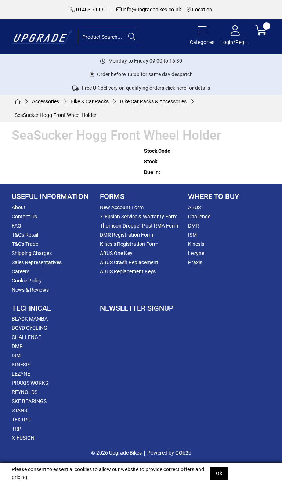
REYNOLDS (24, 392)
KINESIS (21, 364)
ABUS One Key (116, 253)
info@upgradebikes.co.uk (151, 9)
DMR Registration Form (126, 235)
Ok (219, 473)
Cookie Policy (27, 281)
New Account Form (122, 207)
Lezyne (196, 253)
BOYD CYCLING (29, 328)
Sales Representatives (37, 262)
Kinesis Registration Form (129, 244)
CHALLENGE (26, 337)
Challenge (199, 216)
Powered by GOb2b (169, 453)
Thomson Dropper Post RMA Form (139, 226)
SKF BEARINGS (29, 401)
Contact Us (24, 216)
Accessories (45, 101)
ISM (192, 235)
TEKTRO (21, 419)
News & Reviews (30, 290)
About (19, 207)
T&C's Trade (25, 244)
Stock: (151, 162)
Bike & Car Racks (89, 101)
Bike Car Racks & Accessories (153, 101)
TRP (16, 429)
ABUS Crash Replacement (129, 262)
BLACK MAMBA (30, 319)
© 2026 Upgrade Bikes (116, 453)
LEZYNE (21, 374)
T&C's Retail (25, 235)
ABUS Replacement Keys (128, 271)
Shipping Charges (32, 253)
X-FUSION (23, 438)
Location (201, 9)
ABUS (194, 207)
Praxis (195, 262)
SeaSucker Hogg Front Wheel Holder (56, 115)
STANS (19, 410)
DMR (193, 226)
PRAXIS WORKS (30, 383)
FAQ (16, 226)
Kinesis (196, 244)
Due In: (152, 172)
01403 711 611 (93, 9)
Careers (20, 271)
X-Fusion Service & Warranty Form (138, 216)
